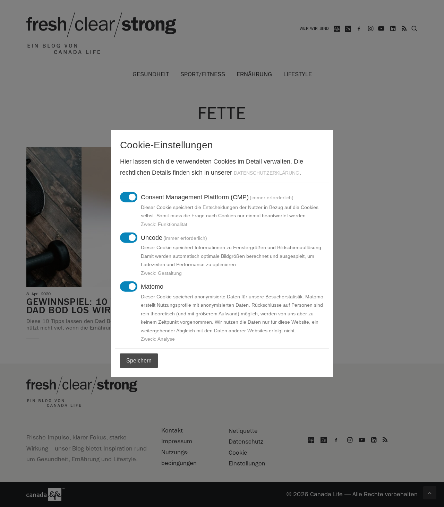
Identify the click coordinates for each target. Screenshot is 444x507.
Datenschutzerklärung (266, 172)
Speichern (139, 361)
